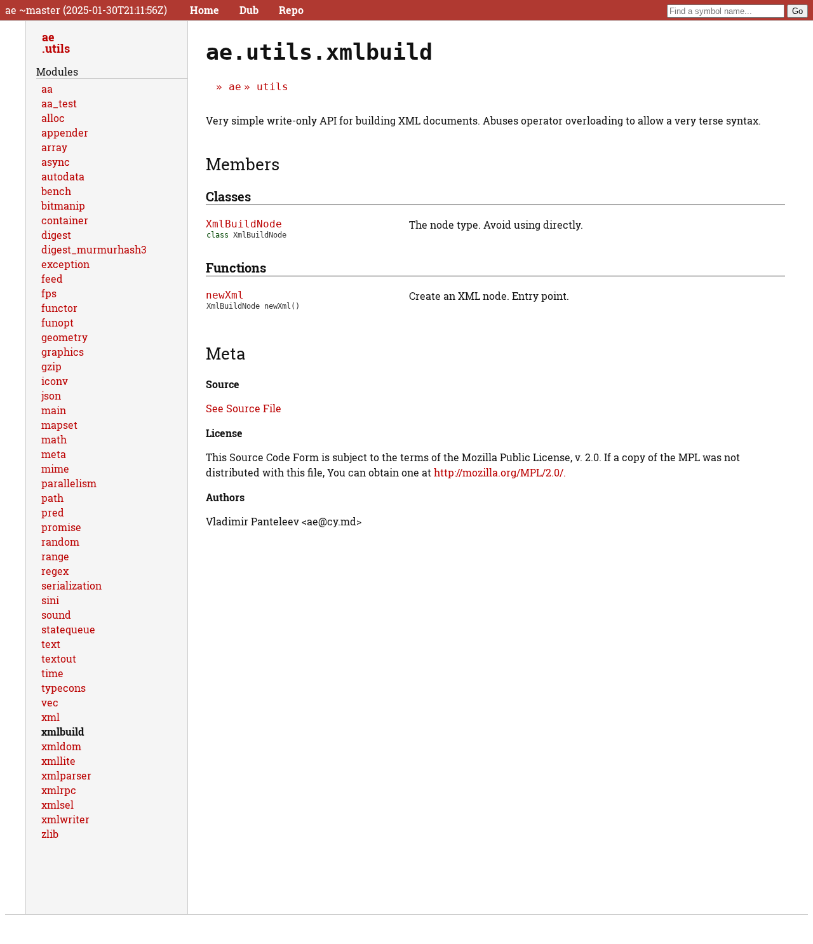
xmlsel (57, 804)
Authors (225, 497)
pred (52, 512)
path (52, 497)
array (54, 147)
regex (55, 570)
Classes (228, 196)
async (55, 161)
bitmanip (63, 205)
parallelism (69, 483)
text (50, 644)
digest (56, 234)
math (54, 439)
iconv (54, 381)
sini (50, 600)
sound (56, 614)
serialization (71, 585)
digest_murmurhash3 (94, 249)
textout (58, 658)
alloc (53, 118)
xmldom (61, 746)
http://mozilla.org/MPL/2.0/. (500, 472)
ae (235, 87)
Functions (236, 267)
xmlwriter (65, 819)
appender (64, 132)
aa (47, 88)
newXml (225, 295)
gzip (51, 366)
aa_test (59, 103)
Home (204, 10)
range (55, 556)
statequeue (68, 629)
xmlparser (66, 775)
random (60, 541)
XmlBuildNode (244, 224)
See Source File (243, 408)
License (224, 433)
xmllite (58, 760)
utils (272, 87)
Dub (249, 10)
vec (49, 702)
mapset (59, 424)
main (53, 410)
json (51, 395)
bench (56, 191)
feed (52, 278)
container (64, 220)
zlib (49, 833)
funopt (57, 322)
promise (61, 527)
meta (53, 454)
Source (222, 384)
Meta (225, 353)
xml (50, 717)
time (52, 673)
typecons (63, 687)
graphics (62, 351)
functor (59, 307)
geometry (64, 337)
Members (242, 164)
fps (49, 293)
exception (65, 264)
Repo (291, 10)
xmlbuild (62, 731)
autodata (62, 176)
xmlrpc (58, 790)
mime (55, 468)
